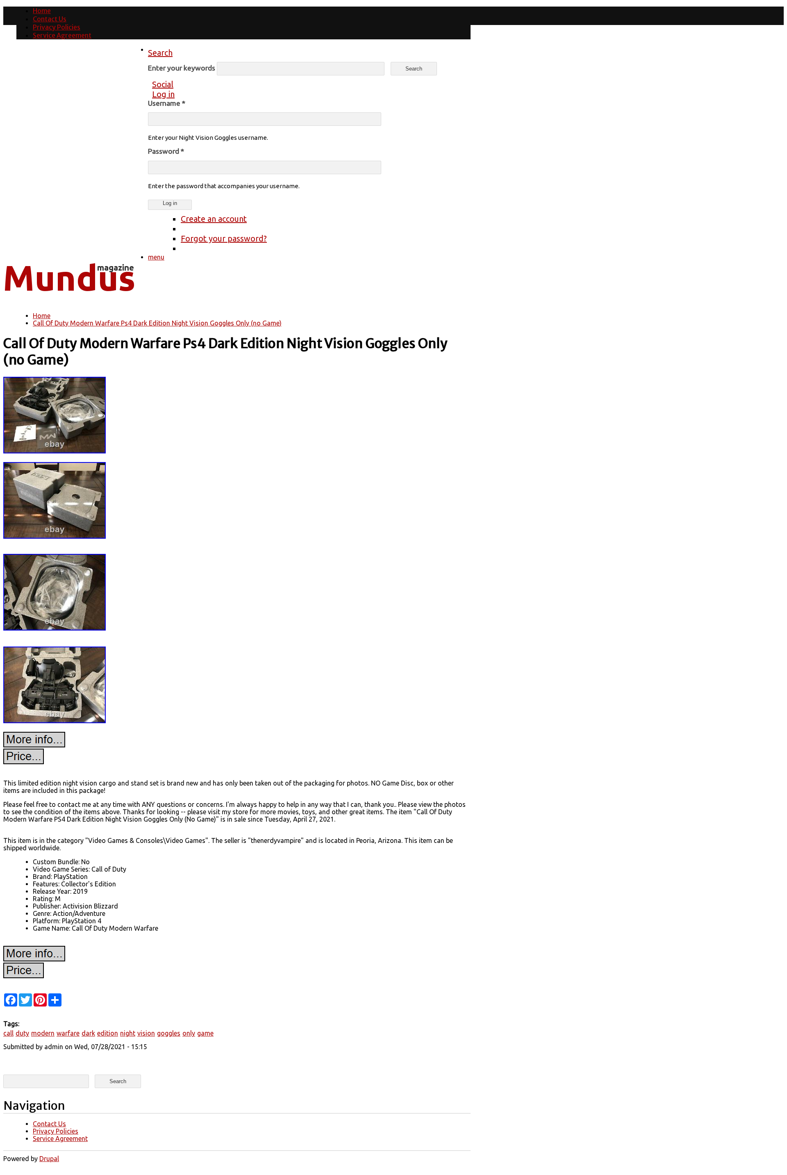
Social (162, 84)
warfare (68, 1033)
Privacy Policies (56, 27)
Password (166, 151)
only (188, 1033)
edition (107, 1033)
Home (42, 11)
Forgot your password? (224, 238)
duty (22, 1033)
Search (160, 52)
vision (146, 1033)
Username (166, 103)
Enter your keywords (182, 68)
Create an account (214, 218)
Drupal (49, 1158)
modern (43, 1033)
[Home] (68, 297)
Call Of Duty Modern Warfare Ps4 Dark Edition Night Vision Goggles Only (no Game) (157, 323)
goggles (168, 1033)
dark (88, 1033)
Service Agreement (62, 35)
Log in (163, 94)
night (127, 1033)
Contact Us (49, 19)
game (205, 1033)
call (8, 1033)
